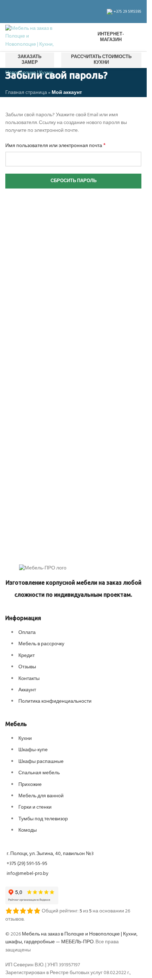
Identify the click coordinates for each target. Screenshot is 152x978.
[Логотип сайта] (30, 37)
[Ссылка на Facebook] (9, 11)
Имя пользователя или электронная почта (55, 146)
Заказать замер (29, 59)
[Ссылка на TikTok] (60, 11)
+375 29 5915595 (126, 11)
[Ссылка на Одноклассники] (35, 11)
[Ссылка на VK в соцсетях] (52, 11)
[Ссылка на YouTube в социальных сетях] (26, 11)
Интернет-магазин (111, 37)
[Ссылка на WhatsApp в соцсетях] (43, 11)
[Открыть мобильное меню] (73, 37)
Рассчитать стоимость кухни (101, 59)
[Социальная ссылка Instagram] (18, 11)
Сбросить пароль (74, 181)
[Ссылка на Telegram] (69, 11)
